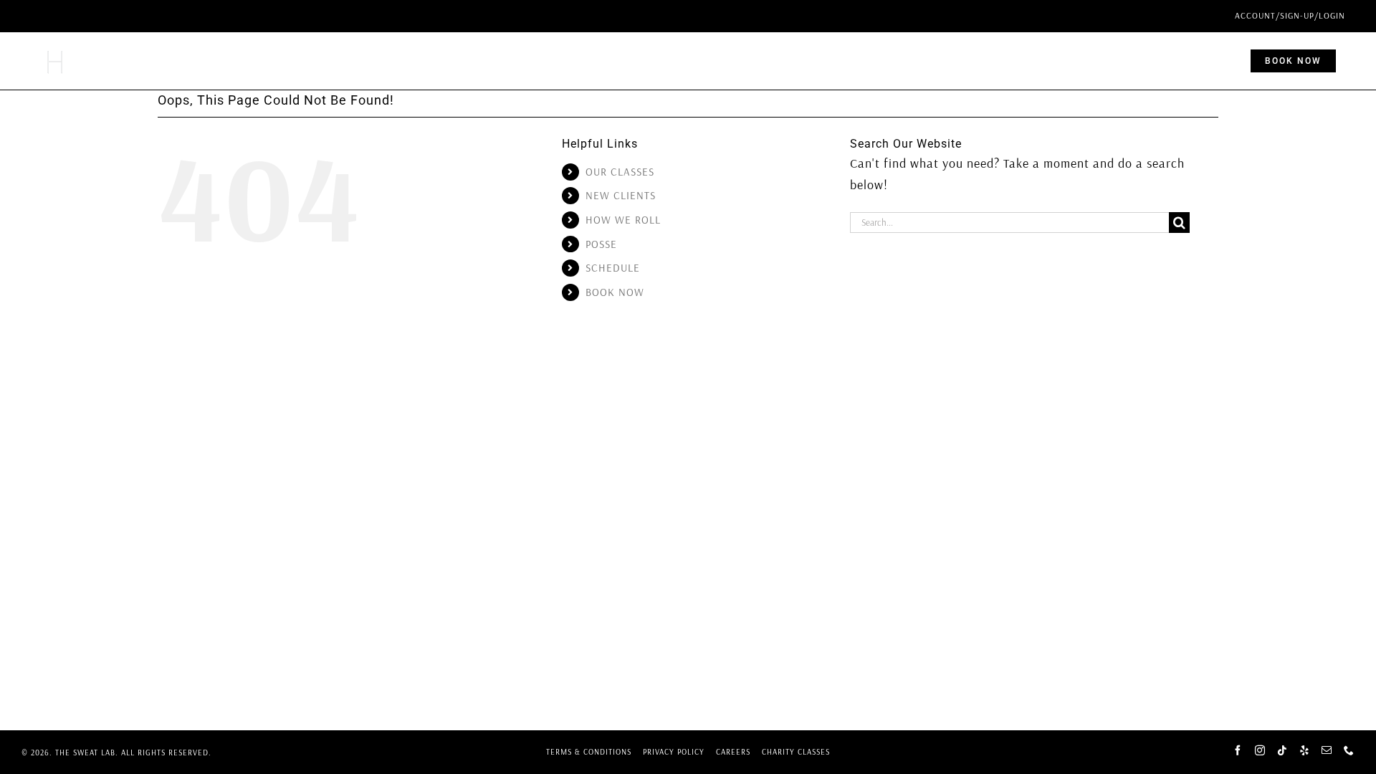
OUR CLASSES (620, 171)
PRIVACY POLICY (673, 752)
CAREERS (733, 752)
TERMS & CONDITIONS (588, 752)
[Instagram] (1260, 750)
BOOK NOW (615, 292)
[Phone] (1349, 750)
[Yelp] (1304, 750)
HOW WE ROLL (623, 219)
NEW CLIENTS (621, 195)
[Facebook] (1238, 750)
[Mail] (1327, 750)
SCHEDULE (613, 267)
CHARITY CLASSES (796, 752)
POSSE (601, 244)
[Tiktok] (1282, 750)
